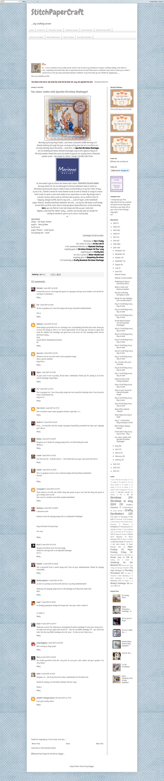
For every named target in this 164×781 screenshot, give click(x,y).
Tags (131, 565)
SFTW (127, 557)
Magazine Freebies (121, 534)
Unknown (40, 324)
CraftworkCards (128, 507)
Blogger (91, 766)
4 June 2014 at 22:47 (48, 624)
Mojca (39, 372)
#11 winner (113, 482)
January (118, 460)
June (117, 271)
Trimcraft (113, 576)
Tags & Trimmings (117, 568)
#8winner (123, 490)
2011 (114, 471)
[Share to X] (56, 274)
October (118, 257)
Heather (39, 564)
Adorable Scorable (124, 492)
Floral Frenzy (115, 522)
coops (38, 602)
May (117, 446)
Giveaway (113, 524)
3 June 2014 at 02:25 (50, 564)
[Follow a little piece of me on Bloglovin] (120, 171)
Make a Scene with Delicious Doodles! (122, 288)
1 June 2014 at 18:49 (49, 439)
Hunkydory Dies (126, 527)
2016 (115, 240)
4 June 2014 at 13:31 (55, 580)
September (119, 261)
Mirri (131, 539)
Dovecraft (119, 519)
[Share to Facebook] (58, 274)
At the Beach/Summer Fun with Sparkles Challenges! (122, 323)
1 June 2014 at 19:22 (49, 455)
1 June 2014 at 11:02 (46, 305)
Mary (38, 657)
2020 (115, 227)
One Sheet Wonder (119, 544)
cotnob (39, 470)
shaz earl (40, 353)
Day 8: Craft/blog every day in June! (123, 369)
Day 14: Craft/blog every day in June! (124, 329)
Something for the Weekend (121, 563)
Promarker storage (55, 30)
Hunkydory (114, 526)
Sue (38, 389)
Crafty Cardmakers (121, 512)
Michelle (40, 288)
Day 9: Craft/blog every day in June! (123, 357)
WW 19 (116, 586)
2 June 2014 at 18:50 (50, 508)
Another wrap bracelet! (123, 278)
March (117, 453)
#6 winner (125, 487)
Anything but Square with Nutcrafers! (122, 282)
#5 (118, 487)
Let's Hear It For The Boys (123, 532)
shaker (127, 560)
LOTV (111, 534)
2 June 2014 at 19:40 (48, 544)
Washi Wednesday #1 (125, 576)
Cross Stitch (114, 517)
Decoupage (124, 517)
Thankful (126, 568)
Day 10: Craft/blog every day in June (124, 352)
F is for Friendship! (126, 665)
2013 (115, 464)
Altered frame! (120, 274)
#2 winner (122, 482)
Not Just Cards (118, 542)
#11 (130, 480)
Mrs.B (38, 544)
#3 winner (125, 485)
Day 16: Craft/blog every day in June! (123, 310)
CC (128, 494)
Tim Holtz (128, 573)
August (118, 264)
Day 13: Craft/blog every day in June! (123, 335)
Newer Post (36, 743)
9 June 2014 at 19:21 (48, 674)
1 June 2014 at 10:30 (50, 288)
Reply (38, 297)
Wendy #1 (128, 581)
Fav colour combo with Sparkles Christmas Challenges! (123, 439)
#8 (117, 490)
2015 (115, 244)
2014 (115, 247)
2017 (115, 237)
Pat (38, 305)
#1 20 (112, 480)
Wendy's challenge (118, 583)
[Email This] (51, 274)
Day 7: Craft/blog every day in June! (123, 374)
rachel (39, 455)
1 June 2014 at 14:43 (52, 408)
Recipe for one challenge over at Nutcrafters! (123, 299)
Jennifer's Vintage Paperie (46, 698)
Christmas (115, 497)
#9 (128, 490)
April (117, 449)
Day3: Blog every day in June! (123, 416)
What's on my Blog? (36, 37)
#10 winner (124, 480)
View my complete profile (40, 76)
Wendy (39, 439)
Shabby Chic (115, 560)
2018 (115, 234)
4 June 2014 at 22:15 (48, 602)
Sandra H (40, 422)
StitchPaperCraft (57, 12)
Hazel (38, 624)
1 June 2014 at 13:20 (49, 372)
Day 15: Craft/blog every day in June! (123, 316)
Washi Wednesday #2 (117, 578)
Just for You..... (127, 653)
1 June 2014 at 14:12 (46, 389)
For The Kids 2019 (126, 522)
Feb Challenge (129, 519)
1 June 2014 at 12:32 (51, 353)
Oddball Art (129, 542)
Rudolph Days (115, 557)
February (118, 456)
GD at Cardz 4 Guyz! (127, 619)
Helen (38, 674)
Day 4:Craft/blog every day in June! (123, 404)
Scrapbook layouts (71, 30)
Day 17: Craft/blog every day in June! (123, 305)
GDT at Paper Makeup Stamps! (122, 427)
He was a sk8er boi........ (127, 631)
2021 (115, 223)
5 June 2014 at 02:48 (55, 643)
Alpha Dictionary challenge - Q (126, 609)
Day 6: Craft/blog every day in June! (123, 385)
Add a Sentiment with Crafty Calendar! (127, 679)
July (117, 268)
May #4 (125, 539)
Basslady (40, 508)
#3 (128, 482)
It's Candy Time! (125, 596)
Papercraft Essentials (116, 555)
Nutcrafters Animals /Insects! (122, 410)
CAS (121, 495)
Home (31, 30)
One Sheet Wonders (84, 37)
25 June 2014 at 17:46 (63, 698)
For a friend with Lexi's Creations (123, 363)
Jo (45, 64)
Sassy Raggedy (42, 643)
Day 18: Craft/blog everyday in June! (122, 293)
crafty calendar (117, 511)
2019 (115, 230)
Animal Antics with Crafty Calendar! (126, 643)
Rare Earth (128, 555)
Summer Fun (125, 565)
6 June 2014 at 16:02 (48, 657)
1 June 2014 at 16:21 (50, 422)
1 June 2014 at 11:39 (50, 324)
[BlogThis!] (53, 274)
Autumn (112, 495)
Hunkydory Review (116, 529)
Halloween (126, 524)
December (119, 250)
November (119, 254)
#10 (117, 480)
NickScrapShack (42, 580)
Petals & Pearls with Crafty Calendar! (122, 380)
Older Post (99, 743)
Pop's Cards (41, 408)
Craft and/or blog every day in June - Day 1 (123, 432)
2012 (115, 467)
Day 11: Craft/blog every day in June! (123, 346)
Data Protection (87, 30)
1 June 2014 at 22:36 (49, 470)
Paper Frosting (68, 37)
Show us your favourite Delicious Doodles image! (123, 392)
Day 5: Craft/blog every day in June (123, 399)
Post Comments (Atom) (48, 748)
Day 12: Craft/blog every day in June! (123, 340)
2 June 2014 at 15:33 (52, 489)
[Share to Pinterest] (60, 274)
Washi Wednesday (53, 37)
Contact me (41, 30)
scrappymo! (41, 489)
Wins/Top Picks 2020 (103, 30)
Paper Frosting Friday (121, 551)
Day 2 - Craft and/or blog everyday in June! (124, 421)
